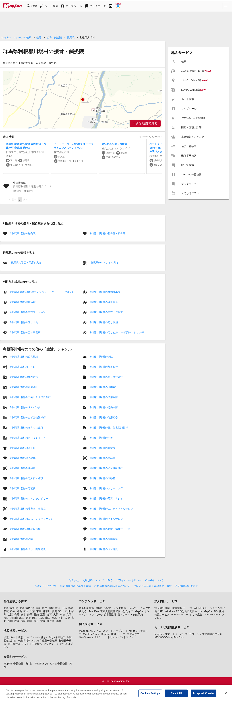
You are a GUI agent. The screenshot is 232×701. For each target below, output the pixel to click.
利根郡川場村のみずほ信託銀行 (28, 417)
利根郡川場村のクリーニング (106, 488)
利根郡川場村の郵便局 (102, 447)
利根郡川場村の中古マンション (28, 312)
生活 (39, 37)
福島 (70, 608)
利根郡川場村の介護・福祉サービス (110, 528)
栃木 (12, 611)
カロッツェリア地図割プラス (205, 634)
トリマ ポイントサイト (120, 637)
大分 (36, 621)
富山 (60, 611)
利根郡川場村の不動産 (102, 478)
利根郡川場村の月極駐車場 (105, 291)
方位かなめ (133, 634)
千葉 (32, 611)
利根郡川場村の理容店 (23, 467)
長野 (16, 614)
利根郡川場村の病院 (101, 356)
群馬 (19, 611)
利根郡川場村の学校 (101, 437)
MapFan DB (211, 611)
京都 (62, 614)
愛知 (36, 614)
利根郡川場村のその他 (23, 457)
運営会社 (74, 580)
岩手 (44, 608)
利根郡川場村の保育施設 (104, 549)
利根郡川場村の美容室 (102, 457)
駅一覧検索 (14, 643)
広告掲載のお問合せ (186, 585)
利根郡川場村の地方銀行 (24, 376)
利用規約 (87, 580)
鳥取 (21, 617)
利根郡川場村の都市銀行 (104, 366)
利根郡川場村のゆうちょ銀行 (26, 427)
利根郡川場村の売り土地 (24, 322)
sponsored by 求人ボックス (151, 137)
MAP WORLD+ (179, 614)
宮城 (51, 608)
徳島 (54, 617)
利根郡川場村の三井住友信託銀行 (109, 427)
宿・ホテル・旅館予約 (130, 614)
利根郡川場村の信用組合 (104, 417)
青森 (38, 608)
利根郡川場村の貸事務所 (104, 301)
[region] (82, 99)
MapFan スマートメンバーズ (171, 634)
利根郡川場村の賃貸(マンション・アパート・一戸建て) (41, 291)
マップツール (32, 637)
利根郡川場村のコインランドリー (29, 498)
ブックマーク (51, 643)
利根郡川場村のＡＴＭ (23, 447)
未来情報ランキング (29, 640)
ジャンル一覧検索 (32, 643)
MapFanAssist (91, 634)
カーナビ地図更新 (106, 614)
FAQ (110, 580)
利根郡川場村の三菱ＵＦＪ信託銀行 (30, 397)
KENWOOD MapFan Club (169, 637)
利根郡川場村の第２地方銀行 (106, 376)
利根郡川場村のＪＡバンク (25, 407)
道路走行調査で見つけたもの (116, 611)
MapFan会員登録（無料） (19, 663)
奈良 (6, 617)
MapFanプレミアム (90, 630)
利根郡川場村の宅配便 (23, 488)
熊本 (29, 621)
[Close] (226, 693)
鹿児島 (50, 621)
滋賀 (49, 614)
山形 (64, 608)
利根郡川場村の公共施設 (24, 356)
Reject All (176, 693)
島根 (28, 617)
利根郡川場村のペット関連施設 (28, 549)
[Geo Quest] (118, 6)
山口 (47, 617)
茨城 (6, 611)
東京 (38, 611)
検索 (6, 637)
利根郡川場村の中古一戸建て (106, 312)
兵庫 (68, 614)
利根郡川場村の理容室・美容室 (28, 508)
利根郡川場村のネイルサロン (106, 518)
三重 (42, 614)
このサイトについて (45, 585)
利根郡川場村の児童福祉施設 (106, 467)
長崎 (23, 621)
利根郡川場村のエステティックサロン (31, 518)
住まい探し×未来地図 (53, 637)
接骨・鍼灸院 (54, 37)
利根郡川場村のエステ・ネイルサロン (111, 508)
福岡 (10, 621)
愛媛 (67, 617)
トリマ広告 (196, 614)
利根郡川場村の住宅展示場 (25, 528)
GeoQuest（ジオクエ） (92, 637)
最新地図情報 (86, 608)
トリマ (121, 634)
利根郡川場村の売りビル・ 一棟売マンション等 (117, 332)
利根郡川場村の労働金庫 (104, 407)
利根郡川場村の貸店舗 (23, 301)
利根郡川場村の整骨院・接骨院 (107, 233)
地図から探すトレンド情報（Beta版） (117, 608)
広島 (41, 617)
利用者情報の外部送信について (112, 585)
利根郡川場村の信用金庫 (104, 397)
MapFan (6, 37)
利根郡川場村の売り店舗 (104, 322)
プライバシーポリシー (129, 580)
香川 (60, 617)
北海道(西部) (27, 608)
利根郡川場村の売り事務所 (25, 332)
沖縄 (58, 621)
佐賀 (16, 621)
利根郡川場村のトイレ (23, 366)
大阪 (55, 614)
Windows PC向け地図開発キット (183, 611)
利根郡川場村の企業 (21, 538)
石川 (67, 611)
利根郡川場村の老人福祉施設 (26, 478)
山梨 (10, 614)
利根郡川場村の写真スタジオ (106, 498)
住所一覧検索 (49, 640)
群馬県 (70, 37)
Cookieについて (154, 580)
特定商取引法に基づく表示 (75, 585)
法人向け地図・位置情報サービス (173, 608)
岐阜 (23, 614)
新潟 (54, 611)
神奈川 (46, 611)
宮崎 (42, 621)
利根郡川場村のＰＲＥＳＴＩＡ (28, 437)
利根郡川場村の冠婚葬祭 (104, 538)
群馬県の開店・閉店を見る (25, 262)
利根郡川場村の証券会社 (24, 386)
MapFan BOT (108, 634)
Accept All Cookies (203, 693)
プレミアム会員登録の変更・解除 (153, 585)
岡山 (34, 617)
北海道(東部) (11, 608)
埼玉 (25, 611)
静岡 (29, 614)
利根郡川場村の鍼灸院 (23, 233)
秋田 (57, 608)
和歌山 (14, 617)
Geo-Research (212, 614)
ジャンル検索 (23, 37)
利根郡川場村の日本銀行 (104, 386)
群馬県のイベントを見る (104, 262)
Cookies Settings (150, 693)
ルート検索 (16, 637)
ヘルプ (100, 580)
